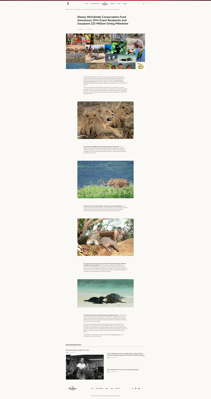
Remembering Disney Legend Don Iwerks (77, 350)
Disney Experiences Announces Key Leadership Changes (123, 369)
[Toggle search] (143, 3)
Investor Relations (95, 3)
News (71, 9)
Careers (125, 3)
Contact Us (117, 388)
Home (67, 9)
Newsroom (112, 3)
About (86, 3)
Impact (119, 3)
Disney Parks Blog (115, 334)
